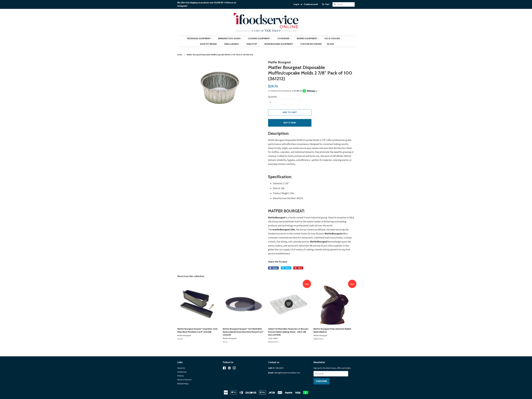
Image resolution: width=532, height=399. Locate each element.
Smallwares (231, 44)
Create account (311, 4)
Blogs (330, 44)
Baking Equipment (307, 38)
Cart (327, 4)
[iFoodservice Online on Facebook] (224, 368)
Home (179, 55)
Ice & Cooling (333, 38)
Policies (180, 375)
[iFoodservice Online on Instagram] (234, 368)
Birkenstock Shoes (229, 38)
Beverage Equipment (199, 38)
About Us (181, 368)
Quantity (272, 96)
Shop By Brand (208, 44)
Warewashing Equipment (279, 44)
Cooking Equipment (259, 38)
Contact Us (181, 372)
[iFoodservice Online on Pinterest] (229, 368)
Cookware (283, 38)
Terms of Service (184, 379)
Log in (296, 4)
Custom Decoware (311, 44)
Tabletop (252, 44)
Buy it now (290, 123)
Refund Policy (183, 383)
